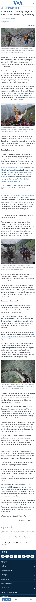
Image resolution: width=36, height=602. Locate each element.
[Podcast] (28, 556)
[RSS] (24, 556)
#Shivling (4, 170)
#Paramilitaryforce (26, 172)
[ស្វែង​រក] (31, 599)
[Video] (16, 599)
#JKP (3, 174)
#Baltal (27, 174)
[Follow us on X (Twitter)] (7, 556)
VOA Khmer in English (10, 8)
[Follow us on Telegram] (19, 556)
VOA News (12, 18)
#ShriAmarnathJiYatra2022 (10, 168)
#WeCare (20, 179)
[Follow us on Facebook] (3, 556)
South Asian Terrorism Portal (21, 195)
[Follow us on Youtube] (11, 556)
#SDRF (8, 174)
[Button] (31, 26)
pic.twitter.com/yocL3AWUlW (10, 181)
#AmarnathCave (13, 170)
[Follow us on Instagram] (15, 556)
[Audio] (23, 599)
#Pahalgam (5, 177)
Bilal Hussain (5, 18)
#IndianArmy (9, 172)
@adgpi (26, 179)
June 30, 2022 (20, 188)
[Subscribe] (32, 556)
